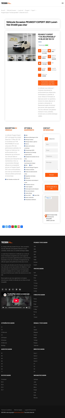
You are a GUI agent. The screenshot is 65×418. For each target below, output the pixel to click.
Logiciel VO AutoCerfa (30, 410)
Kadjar (35, 337)
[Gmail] (18, 226)
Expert (33, 10)
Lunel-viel (20, 10)
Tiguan (35, 275)
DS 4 (2, 384)
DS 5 (2, 387)
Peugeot (27, 10)
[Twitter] (6, 226)
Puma (35, 312)
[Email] (9, 226)
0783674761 (52, 139)
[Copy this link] (21, 226)
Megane (36, 332)
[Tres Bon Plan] (6, 3)
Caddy (35, 291)
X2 (34, 366)
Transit (35, 317)
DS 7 (2, 390)
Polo (35, 278)
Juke (35, 382)
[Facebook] (3, 226)
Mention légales (18, 410)
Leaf (35, 392)
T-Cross (35, 283)
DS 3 (2, 382)
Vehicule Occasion (11, 10)
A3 (2, 356)
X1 (34, 363)
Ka (34, 314)
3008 (35, 257)
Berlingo (3, 345)
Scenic (35, 335)
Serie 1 (35, 353)
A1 (2, 353)
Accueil (3, 10)
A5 (2, 361)
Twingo (35, 340)
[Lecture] (3, 307)
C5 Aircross (4, 342)
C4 (2, 335)
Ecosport (36, 306)
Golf (35, 272)
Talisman (36, 345)
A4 (2, 358)
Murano (36, 397)
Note (35, 395)
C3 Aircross (4, 332)
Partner (35, 262)
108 (35, 246)
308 (35, 254)
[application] (16, 300)
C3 (2, 329)
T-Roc (35, 280)
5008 (35, 259)
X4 (34, 371)
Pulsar (35, 390)
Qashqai (36, 379)
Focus (35, 301)
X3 (34, 369)
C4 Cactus (3, 340)
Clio (35, 327)
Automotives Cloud (19, 412)
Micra (35, 387)
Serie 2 (35, 356)
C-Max (35, 309)
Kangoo (35, 342)
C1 (2, 327)
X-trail (35, 384)
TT (2, 371)
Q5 (2, 369)
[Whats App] (15, 226)
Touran (35, 285)
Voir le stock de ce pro (51, 187)
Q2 (2, 363)
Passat (35, 288)
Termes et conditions (6, 410)
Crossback (3, 379)
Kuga (35, 304)
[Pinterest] (12, 226)
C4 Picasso (4, 337)
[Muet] (27, 307)
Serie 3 (35, 358)
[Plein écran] (29, 307)
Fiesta (35, 298)
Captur (35, 329)
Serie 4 (35, 361)
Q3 (2, 366)
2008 (35, 251)
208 (35, 249)
